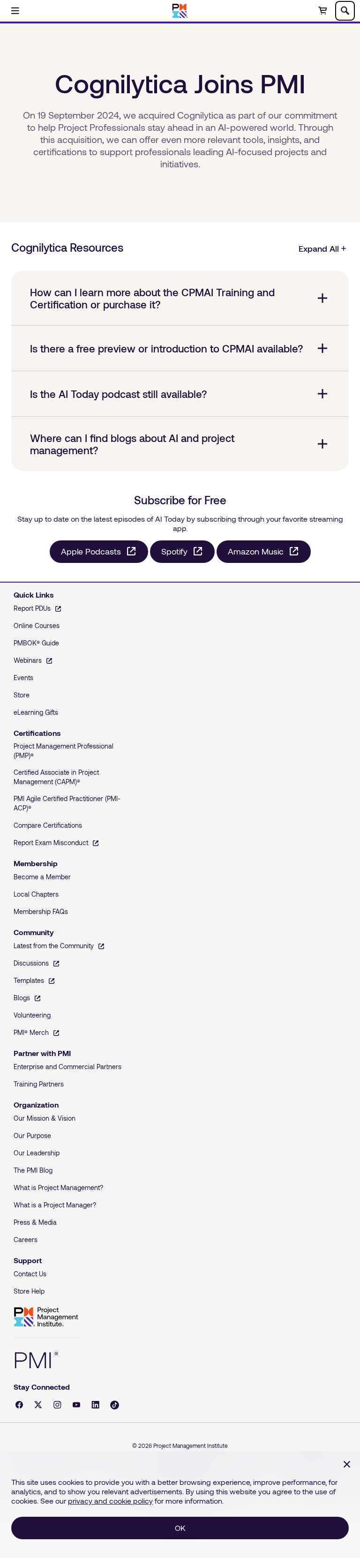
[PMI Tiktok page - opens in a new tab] (114, 1405)
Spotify (174, 551)
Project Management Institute (46, 1317)
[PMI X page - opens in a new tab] (38, 1404)
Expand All (319, 248)
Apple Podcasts (91, 551)
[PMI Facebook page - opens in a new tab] (19, 1404)
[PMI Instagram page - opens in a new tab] (57, 1404)
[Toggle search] (345, 10)
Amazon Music (256, 551)
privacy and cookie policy (110, 1500)
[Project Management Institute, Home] (180, 11)
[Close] (346, 1464)
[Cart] (322, 10)
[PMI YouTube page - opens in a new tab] (76, 1404)
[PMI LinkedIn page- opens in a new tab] (95, 1404)
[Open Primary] (15, 10)
